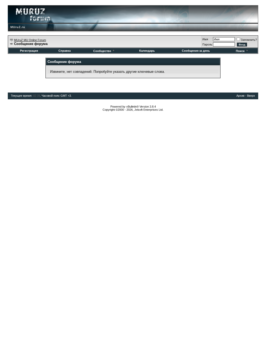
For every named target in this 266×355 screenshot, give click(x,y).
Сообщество (102, 50)
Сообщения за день (196, 50)
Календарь (147, 50)
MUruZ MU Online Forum (30, 40)
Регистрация (29, 50)
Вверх (251, 95)
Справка (64, 50)
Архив (240, 95)
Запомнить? (249, 39)
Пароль (207, 44)
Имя (205, 39)
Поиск (240, 50)
